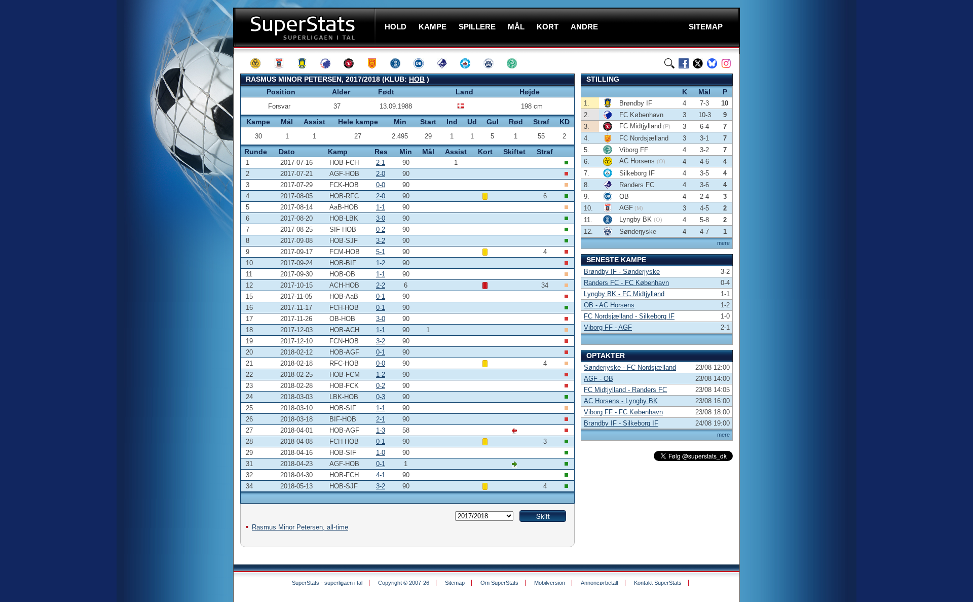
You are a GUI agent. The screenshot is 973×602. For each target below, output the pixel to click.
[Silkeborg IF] (469, 63)
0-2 (380, 229)
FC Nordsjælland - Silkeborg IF (629, 316)
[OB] (423, 63)
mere (723, 243)
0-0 (380, 185)
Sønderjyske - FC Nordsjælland (630, 367)
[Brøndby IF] (306, 63)
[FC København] (330, 63)
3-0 (380, 218)
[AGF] (283, 63)
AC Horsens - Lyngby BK (621, 401)
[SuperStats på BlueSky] (712, 63)
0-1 (380, 296)
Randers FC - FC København (626, 283)
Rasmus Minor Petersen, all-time (300, 527)
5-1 (380, 252)
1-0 (380, 452)
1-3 (380, 430)
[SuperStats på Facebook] (684, 63)
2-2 (380, 285)
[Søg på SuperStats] (669, 63)
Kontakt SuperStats (658, 583)
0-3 (380, 397)
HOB (417, 79)
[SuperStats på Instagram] (726, 63)
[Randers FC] (446, 63)
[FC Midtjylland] (353, 63)
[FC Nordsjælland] (376, 63)
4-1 (380, 475)
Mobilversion (549, 583)
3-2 (380, 240)
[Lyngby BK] (399, 63)
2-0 (380, 174)
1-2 (380, 263)
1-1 (380, 207)
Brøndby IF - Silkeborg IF (621, 423)
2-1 (380, 162)
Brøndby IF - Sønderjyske (622, 271)
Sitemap (455, 583)
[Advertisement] (172, 200)
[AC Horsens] (260, 63)
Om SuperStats (499, 583)
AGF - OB (598, 378)
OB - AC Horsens (609, 305)
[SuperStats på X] (698, 63)
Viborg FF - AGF (608, 327)
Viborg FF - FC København (623, 412)
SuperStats (305, 27)
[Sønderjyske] (493, 63)
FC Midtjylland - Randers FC (625, 390)
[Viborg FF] (516, 63)
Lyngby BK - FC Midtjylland (624, 294)
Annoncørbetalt (599, 583)
